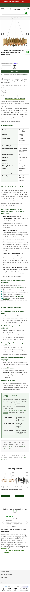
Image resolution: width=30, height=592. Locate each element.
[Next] (27, 34)
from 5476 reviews (15, 513)
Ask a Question (17, 96)
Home (2, 17)
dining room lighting (16, 288)
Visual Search (9, 446)
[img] (15, 511)
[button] (3, 522)
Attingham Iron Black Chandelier (21, 488)
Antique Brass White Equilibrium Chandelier (8, 488)
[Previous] (2, 34)
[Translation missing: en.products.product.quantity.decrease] (3, 67)
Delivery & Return (6, 96)
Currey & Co (4, 486)
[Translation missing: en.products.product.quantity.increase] (9, 67)
